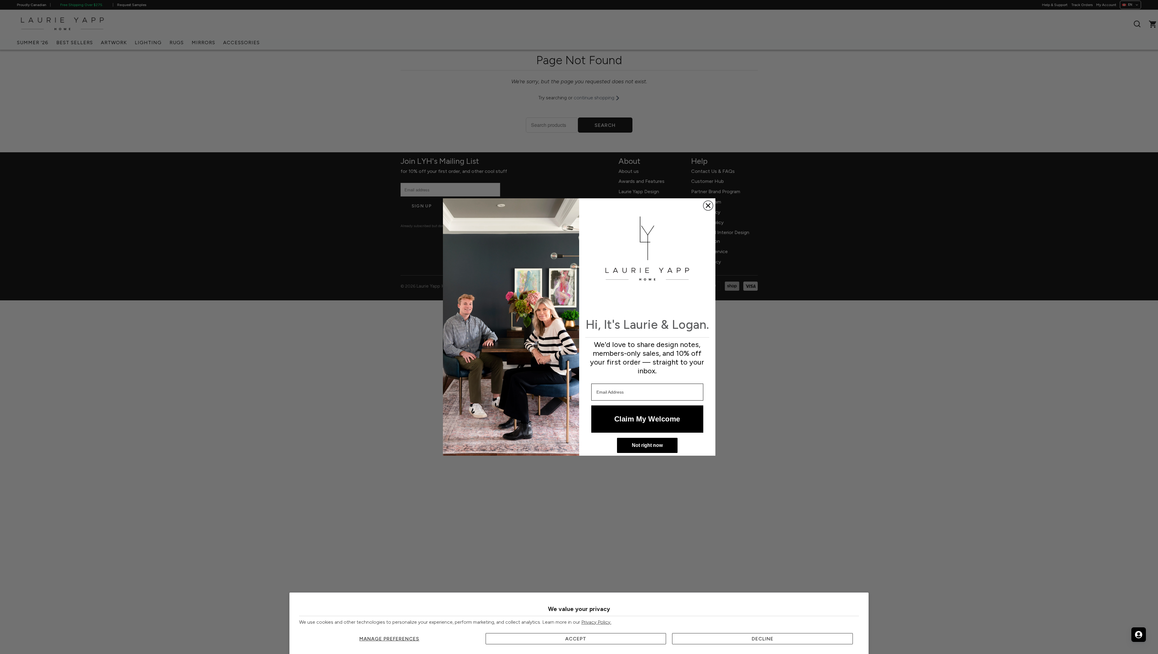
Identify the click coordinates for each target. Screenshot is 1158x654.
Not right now (647, 445)
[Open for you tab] (1138, 634)
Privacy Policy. (596, 622)
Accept (575, 639)
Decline (763, 639)
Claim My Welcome (647, 419)
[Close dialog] (708, 205)
